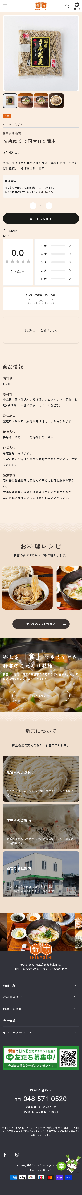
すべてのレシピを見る (41, 624)
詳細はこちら (46, 191)
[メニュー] (5, 6)
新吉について (41, 696)
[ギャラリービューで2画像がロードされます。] (25, 100)
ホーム (7, 124)
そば (17, 124)
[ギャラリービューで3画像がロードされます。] (41, 100)
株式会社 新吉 (12, 133)
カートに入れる (41, 219)
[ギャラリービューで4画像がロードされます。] (56, 100)
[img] (18, 262)
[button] (67, 6)
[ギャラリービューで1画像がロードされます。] (10, 100)
